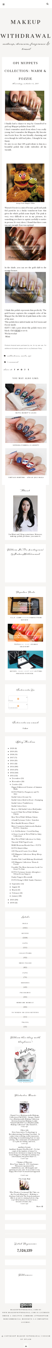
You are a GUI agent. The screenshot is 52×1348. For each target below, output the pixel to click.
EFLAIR (27, 1339)
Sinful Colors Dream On (21, 797)
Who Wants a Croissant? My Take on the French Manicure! (24, 1193)
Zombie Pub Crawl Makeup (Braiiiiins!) (27, 859)
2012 (12, 773)
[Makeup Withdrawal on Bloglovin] (25, 1063)
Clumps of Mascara (24, 1162)
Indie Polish (25, 962)
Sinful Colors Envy (19, 806)
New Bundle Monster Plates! (22, 823)
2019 (12, 751)
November (16, 781)
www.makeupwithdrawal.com (19, 1312)
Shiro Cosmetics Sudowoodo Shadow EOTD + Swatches (26, 827)
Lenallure (24, 1102)
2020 (12, 748)
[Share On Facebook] (15, 369)
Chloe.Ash (24, 1130)
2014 (12, 767)
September (16, 884)
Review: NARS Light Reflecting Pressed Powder (26, 672)
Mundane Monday (25, 1002)
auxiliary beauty (24, 1147)
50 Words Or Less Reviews (25, 1012)
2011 (12, 776)
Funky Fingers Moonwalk (21, 877)
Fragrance (25, 992)
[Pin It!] (22, 369)
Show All (39, 1206)
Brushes (25, 982)
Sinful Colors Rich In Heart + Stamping (27, 800)
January (15, 896)
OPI (29, 356)
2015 (12, 764)
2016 (12, 761)
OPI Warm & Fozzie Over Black (24, 851)
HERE (17, 331)
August (15, 887)
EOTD (25, 942)
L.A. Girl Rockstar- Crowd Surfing (25, 831)
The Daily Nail (24, 1179)
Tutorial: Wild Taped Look (22, 842)
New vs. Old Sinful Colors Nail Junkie (26, 809)
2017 (12, 758)
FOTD (25, 972)
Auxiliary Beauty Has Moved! (21, 1149)
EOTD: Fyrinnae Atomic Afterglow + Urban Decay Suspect (26, 873)
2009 (12, 903)
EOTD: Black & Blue (19, 848)
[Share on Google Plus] (25, 369)
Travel (25, 1022)
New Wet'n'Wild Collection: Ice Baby (26, 839)
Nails (24, 356)
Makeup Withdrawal (26, 27)
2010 (12, 900)
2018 (12, 754)
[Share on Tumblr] (28, 369)
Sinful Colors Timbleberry (22, 803)
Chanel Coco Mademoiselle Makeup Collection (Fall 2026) (24, 1116)
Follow (25, 728)
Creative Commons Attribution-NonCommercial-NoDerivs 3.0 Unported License (27, 1319)
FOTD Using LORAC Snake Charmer (26, 880)
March (14, 890)
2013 (12, 770)
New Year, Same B (17, 1164)
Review (25, 933)
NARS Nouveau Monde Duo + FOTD (26, 845)
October (15, 784)
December (16, 778)
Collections (13, 356)
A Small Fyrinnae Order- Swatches (25, 820)
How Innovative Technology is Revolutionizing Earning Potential (23, 1133)
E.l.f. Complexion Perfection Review (26, 618)
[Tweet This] (18, 369)
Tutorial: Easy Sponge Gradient (26, 645)
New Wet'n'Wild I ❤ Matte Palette (24, 817)
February (16, 893)
